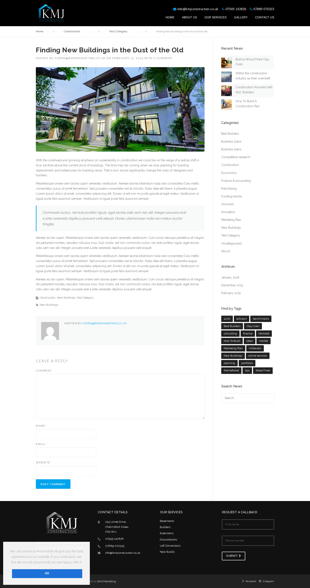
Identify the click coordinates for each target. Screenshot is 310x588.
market (263, 340)
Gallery (241, 17)
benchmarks (261, 318)
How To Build (232, 340)
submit (232, 555)
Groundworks (168, 539)
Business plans (231, 141)
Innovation (228, 212)
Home (170, 17)
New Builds (167, 551)
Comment (44, 370)
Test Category (85, 297)
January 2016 (230, 277)
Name (41, 425)
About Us (189, 17)
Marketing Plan (231, 219)
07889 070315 (263, 9)
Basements (167, 521)
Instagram (268, 581)
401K (227, 318)
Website (43, 462)
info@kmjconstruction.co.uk (197, 9)
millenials (255, 348)
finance (247, 333)
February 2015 (231, 293)
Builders (165, 527)
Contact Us (264, 17)
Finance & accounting (236, 180)
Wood (225, 251)
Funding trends (231, 196)
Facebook (250, 581)
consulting (230, 333)
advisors (241, 318)
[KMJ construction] (51, 12)
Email (42, 444)
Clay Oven (253, 326)
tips (247, 370)
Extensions (166, 533)
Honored (227, 204)
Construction (47, 297)
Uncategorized (231, 243)
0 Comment (163, 58)
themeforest (231, 370)
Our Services (215, 17)
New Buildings (66, 297)
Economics (229, 173)
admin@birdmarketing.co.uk (80, 58)
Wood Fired (263, 370)
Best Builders (230, 133)
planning (229, 363)
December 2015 (232, 285)
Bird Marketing (106, 581)
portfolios (247, 363)
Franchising (229, 188)
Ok (47, 573)
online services (257, 355)
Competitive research (235, 157)
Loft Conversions (170, 545)
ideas (249, 340)
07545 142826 (236, 9)
